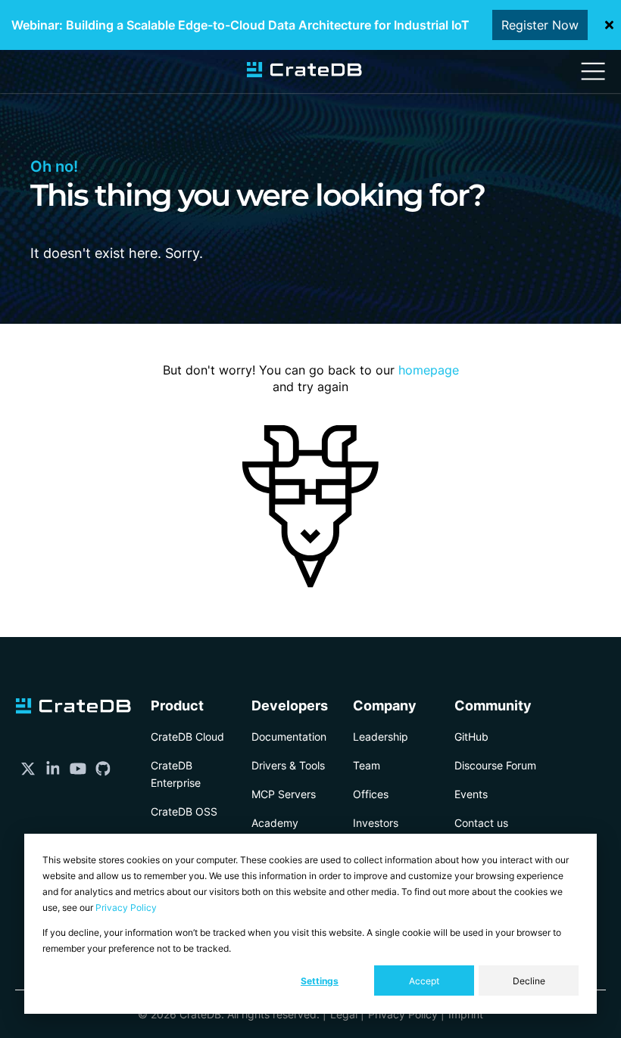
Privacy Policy (126, 907)
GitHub (471, 736)
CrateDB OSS (184, 811)
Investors (375, 822)
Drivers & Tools (288, 765)
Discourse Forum (495, 765)
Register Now (540, 25)
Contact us (481, 822)
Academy (274, 822)
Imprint (465, 1014)
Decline (529, 981)
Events (471, 794)
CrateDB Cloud (187, 736)
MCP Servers (283, 794)
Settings (320, 981)
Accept (424, 981)
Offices (371, 794)
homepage (428, 370)
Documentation (288, 736)
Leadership (380, 736)
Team (366, 765)
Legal (343, 1014)
